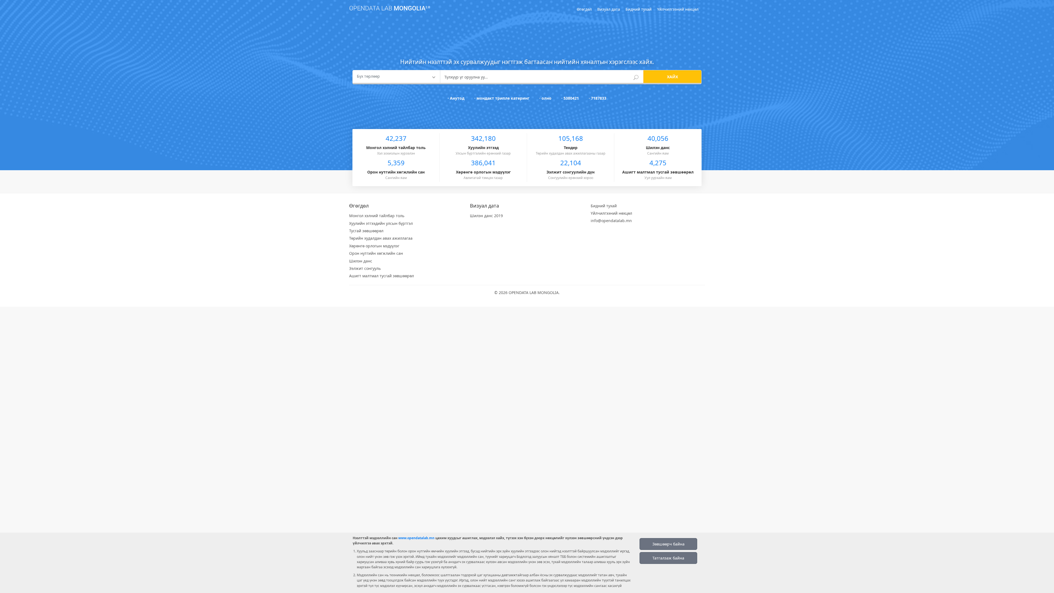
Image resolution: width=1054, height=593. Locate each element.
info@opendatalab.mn (611, 220)
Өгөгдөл (584, 9)
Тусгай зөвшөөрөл (366, 230)
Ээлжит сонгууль (365, 268)
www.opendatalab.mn (416, 538)
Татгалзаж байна (668, 558)
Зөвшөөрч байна (668, 544)
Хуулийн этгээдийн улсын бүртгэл (381, 223)
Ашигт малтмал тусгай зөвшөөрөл (381, 275)
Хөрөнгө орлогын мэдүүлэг (374, 245)
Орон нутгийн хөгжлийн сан (376, 253)
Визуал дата (608, 9)
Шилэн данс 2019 (486, 215)
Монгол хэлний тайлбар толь (376, 215)
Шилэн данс (360, 261)
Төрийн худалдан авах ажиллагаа (381, 238)
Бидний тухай (639, 9)
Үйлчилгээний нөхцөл (678, 9)
